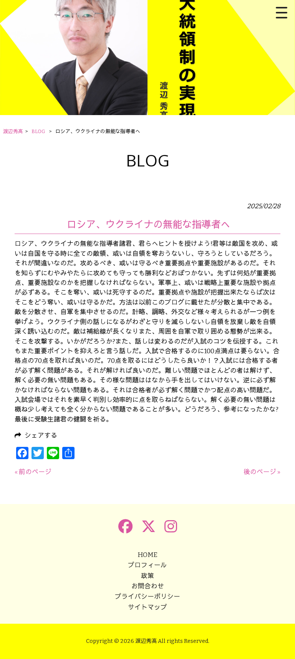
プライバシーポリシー (147, 596)
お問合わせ (147, 586)
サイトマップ (147, 607)
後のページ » (262, 472)
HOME (147, 555)
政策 (147, 576)
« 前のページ (33, 472)
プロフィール (147, 565)
